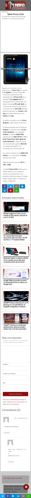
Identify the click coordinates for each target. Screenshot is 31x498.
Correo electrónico (9, 373)
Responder (7, 433)
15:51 (24, 449)
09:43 (26, 418)
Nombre (6, 364)
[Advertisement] (15, 36)
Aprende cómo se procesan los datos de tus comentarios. (15, 403)
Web (4, 383)
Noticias (5, 12)
